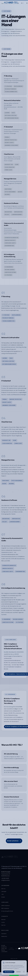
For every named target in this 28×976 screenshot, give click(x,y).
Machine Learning (9, 269)
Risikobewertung (9, 245)
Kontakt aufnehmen (13, 841)
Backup (20, 191)
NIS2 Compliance (5, 908)
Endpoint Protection (10, 139)
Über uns (3, 888)
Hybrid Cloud (8, 169)
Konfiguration (18, 211)
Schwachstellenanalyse (11, 237)
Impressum (3, 933)
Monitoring (8, 189)
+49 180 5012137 (5, 878)
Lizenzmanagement (17, 214)
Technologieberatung (11, 91)
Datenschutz (4, 936)
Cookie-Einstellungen (11, 948)
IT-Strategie (8, 86)
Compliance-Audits (10, 243)
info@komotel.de (5, 880)
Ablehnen (18, 971)
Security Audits (9, 142)
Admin (16, 948)
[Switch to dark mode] (18, 3)
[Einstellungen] (24, 972)
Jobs (2, 894)
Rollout (7, 214)
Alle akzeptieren (9, 971)
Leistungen (3, 891)
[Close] (24, 963)
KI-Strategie (8, 275)
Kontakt (3, 897)
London (3, 922)
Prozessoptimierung (10, 89)
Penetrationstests (10, 240)
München (3, 919)
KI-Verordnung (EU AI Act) (7, 911)
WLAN (13, 112)
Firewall (7, 137)
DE (22, 3)
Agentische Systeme (10, 272)
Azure (16, 164)
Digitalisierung (18, 86)
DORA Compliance (5, 905)
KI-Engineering (9, 267)
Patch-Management (10, 191)
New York (3, 925)
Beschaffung (8, 211)
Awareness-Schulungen (11, 145)
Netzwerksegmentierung (11, 118)
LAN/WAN (7, 112)
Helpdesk (7, 194)
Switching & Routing (10, 115)
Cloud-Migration (9, 167)
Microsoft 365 (9, 164)
